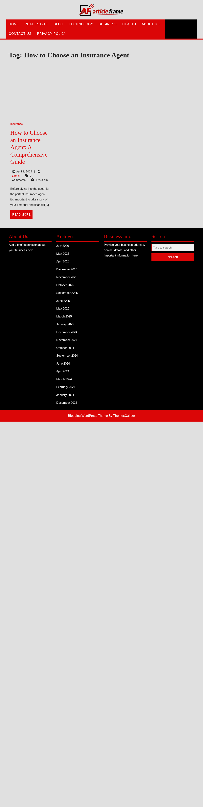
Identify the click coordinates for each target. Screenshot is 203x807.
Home (14, 24)
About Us (151, 24)
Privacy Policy (51, 33)
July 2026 (62, 245)
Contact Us (20, 33)
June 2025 (63, 300)
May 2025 (62, 308)
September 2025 (67, 292)
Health (129, 24)
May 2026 (62, 253)
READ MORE (22, 216)
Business (108, 24)
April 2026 (62, 261)
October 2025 (65, 285)
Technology (81, 24)
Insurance (16, 123)
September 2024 (67, 355)
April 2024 (62, 371)
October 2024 (65, 347)
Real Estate (36, 24)
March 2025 (64, 316)
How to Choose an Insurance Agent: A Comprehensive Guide (29, 147)
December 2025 (66, 269)
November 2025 (66, 277)
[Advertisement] (78, 91)
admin (16, 175)
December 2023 (66, 402)
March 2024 (64, 379)
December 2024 (66, 332)
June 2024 (63, 363)
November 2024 (66, 340)
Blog (58, 24)
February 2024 (65, 387)
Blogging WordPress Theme (88, 415)
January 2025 (65, 324)
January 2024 (65, 395)
